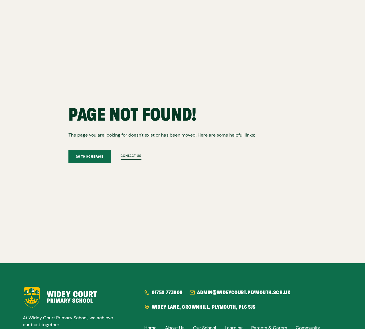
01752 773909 (167, 292)
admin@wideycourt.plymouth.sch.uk (243, 292)
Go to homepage (90, 157)
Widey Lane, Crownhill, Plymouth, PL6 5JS (204, 307)
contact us (131, 156)
